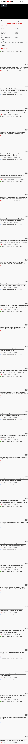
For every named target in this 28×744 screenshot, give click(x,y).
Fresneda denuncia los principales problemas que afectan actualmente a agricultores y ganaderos (13, 544)
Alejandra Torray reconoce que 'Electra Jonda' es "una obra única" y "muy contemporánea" (13, 284)
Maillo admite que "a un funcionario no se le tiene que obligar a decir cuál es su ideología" (13, 111)
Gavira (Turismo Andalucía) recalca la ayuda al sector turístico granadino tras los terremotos (13, 501)
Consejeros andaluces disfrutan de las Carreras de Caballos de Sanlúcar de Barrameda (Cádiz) (13, 197)
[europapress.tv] (8, 2)
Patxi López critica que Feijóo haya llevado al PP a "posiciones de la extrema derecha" (14, 479)
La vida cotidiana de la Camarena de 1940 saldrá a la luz (12, 653)
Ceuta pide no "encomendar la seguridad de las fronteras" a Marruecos (13, 436)
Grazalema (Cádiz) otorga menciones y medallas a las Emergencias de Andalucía (14, 154)
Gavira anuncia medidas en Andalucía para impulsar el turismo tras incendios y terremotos (14, 393)
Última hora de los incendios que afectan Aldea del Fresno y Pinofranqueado (13, 458)
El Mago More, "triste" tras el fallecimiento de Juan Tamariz (13, 718)
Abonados (24, 2)
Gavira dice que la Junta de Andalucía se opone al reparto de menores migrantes (13, 414)
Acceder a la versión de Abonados (14, 23)
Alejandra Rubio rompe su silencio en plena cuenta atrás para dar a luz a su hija (12, 328)
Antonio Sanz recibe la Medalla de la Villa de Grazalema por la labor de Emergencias (12, 133)
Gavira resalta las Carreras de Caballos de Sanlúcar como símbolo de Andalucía (12, 176)
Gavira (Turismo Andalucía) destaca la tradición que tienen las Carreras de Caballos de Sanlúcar (14, 241)
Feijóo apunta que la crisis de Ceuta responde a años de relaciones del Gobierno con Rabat (13, 739)
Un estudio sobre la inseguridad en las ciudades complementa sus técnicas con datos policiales (14, 67)
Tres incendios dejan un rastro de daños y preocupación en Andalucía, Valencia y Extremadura (12, 219)
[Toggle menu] (1, 2)
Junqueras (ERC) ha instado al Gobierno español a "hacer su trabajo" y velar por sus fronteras (14, 306)
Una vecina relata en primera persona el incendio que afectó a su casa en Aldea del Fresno (12, 566)
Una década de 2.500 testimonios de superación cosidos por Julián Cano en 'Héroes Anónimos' (13, 371)
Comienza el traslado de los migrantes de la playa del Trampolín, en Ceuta (12, 631)
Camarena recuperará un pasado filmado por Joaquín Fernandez (13, 696)
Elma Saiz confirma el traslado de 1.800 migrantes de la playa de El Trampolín (11, 609)
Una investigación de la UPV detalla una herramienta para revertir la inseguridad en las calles (13, 89)
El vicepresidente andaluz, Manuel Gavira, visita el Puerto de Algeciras (14, 523)
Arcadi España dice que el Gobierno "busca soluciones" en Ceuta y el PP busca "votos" (12, 588)
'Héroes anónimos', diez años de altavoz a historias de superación (12, 349)
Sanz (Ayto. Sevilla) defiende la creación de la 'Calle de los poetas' (13, 674)
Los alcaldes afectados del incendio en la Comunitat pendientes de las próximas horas (13, 263)
